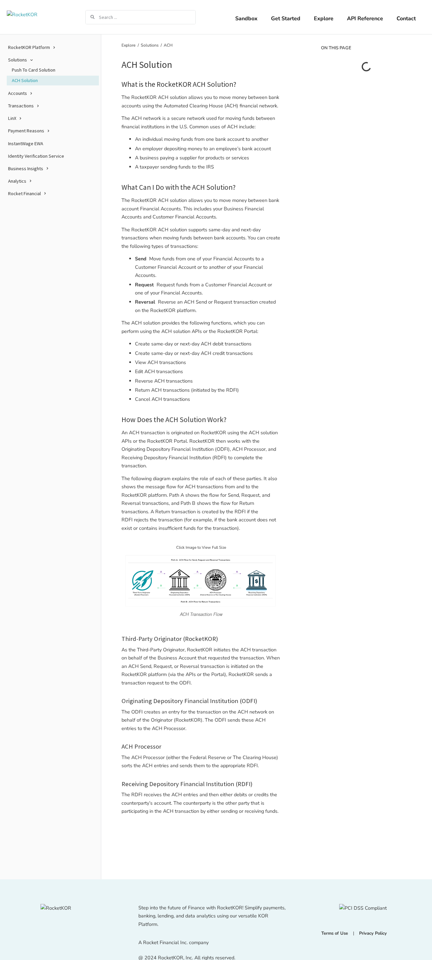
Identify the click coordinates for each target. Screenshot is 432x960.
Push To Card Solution (33, 70)
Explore (323, 18)
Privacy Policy (373, 933)
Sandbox (246, 18)
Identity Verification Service (36, 156)
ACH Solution (25, 80)
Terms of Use (334, 933)
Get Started (285, 18)
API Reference (365, 18)
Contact (406, 18)
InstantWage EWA (25, 143)
